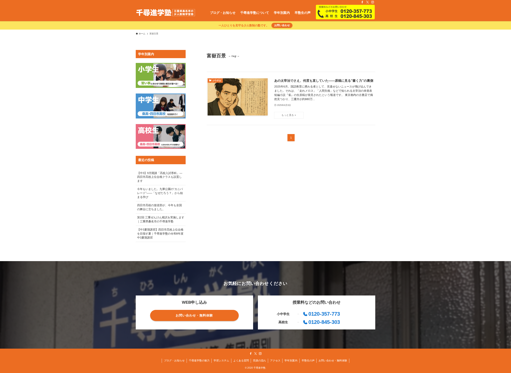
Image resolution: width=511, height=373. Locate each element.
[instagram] (372, 2)
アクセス (275, 360)
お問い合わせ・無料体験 (333, 360)
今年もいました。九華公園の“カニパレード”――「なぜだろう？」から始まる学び (160, 192)
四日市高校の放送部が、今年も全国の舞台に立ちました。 (159, 207)
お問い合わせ (282, 25)
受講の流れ (259, 360)
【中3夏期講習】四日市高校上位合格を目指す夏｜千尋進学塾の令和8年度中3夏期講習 (160, 233)
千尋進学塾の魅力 (199, 360)
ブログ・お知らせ (174, 360)
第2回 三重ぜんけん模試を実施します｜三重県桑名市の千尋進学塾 (160, 219)
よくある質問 (241, 360)
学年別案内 (290, 360)
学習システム (221, 360)
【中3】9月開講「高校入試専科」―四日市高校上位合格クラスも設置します (159, 176)
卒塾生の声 (308, 360)
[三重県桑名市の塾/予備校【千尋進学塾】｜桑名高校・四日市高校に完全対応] (165, 13)
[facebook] (362, 2)
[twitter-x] (367, 2)
